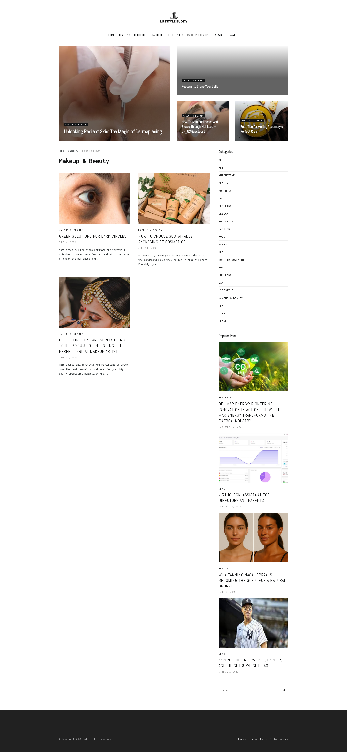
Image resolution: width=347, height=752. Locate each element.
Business (225, 190)
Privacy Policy (259, 739)
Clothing (140, 35)
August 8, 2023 (91, 139)
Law (221, 282)
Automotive (227, 175)
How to (223, 267)
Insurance (226, 275)
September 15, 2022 (256, 139)
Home (111, 35)
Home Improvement (231, 259)
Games (223, 244)
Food (222, 236)
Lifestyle (174, 35)
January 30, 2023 (196, 139)
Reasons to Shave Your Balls (200, 86)
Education (226, 221)
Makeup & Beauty (198, 35)
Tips (222, 313)
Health (223, 252)
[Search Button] (284, 690)
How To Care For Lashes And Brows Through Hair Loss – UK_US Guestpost (200, 126)
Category (73, 151)
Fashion (157, 35)
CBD (221, 198)
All (221, 160)
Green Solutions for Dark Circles (93, 236)
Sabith (72, 139)
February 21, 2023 (196, 94)
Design (223, 213)
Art (221, 167)
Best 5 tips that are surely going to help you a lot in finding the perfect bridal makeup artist (92, 345)
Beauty (123, 35)
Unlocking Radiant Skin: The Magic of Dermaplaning (113, 131)
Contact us (281, 739)
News (218, 35)
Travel (233, 35)
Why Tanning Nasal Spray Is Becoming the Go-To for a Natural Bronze (252, 580)
